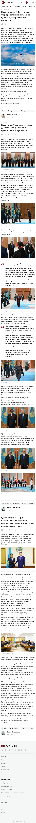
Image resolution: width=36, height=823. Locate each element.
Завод (4, 728)
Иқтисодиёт (5, 770)
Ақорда (17, 6)
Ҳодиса (30, 6)
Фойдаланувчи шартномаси (9, 783)
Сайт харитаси (5, 806)
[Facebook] (12, 24)
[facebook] (12, 750)
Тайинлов (24, 6)
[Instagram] (2, 24)
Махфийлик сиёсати (7, 786)
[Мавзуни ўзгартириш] (27, 2)
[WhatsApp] (6, 24)
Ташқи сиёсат (12, 111)
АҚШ (3, 111)
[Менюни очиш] (33, 2)
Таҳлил (3, 766)
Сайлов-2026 (10, 6)
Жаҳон (3, 773)
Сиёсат (3, 763)
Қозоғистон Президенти (10, 504)
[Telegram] (9, 24)
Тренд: (3, 6)
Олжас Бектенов (27, 728)
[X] (15, 24)
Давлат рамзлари (6, 789)
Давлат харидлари (6, 796)
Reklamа (3, 812)
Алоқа (3, 809)
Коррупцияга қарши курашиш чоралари (12, 793)
